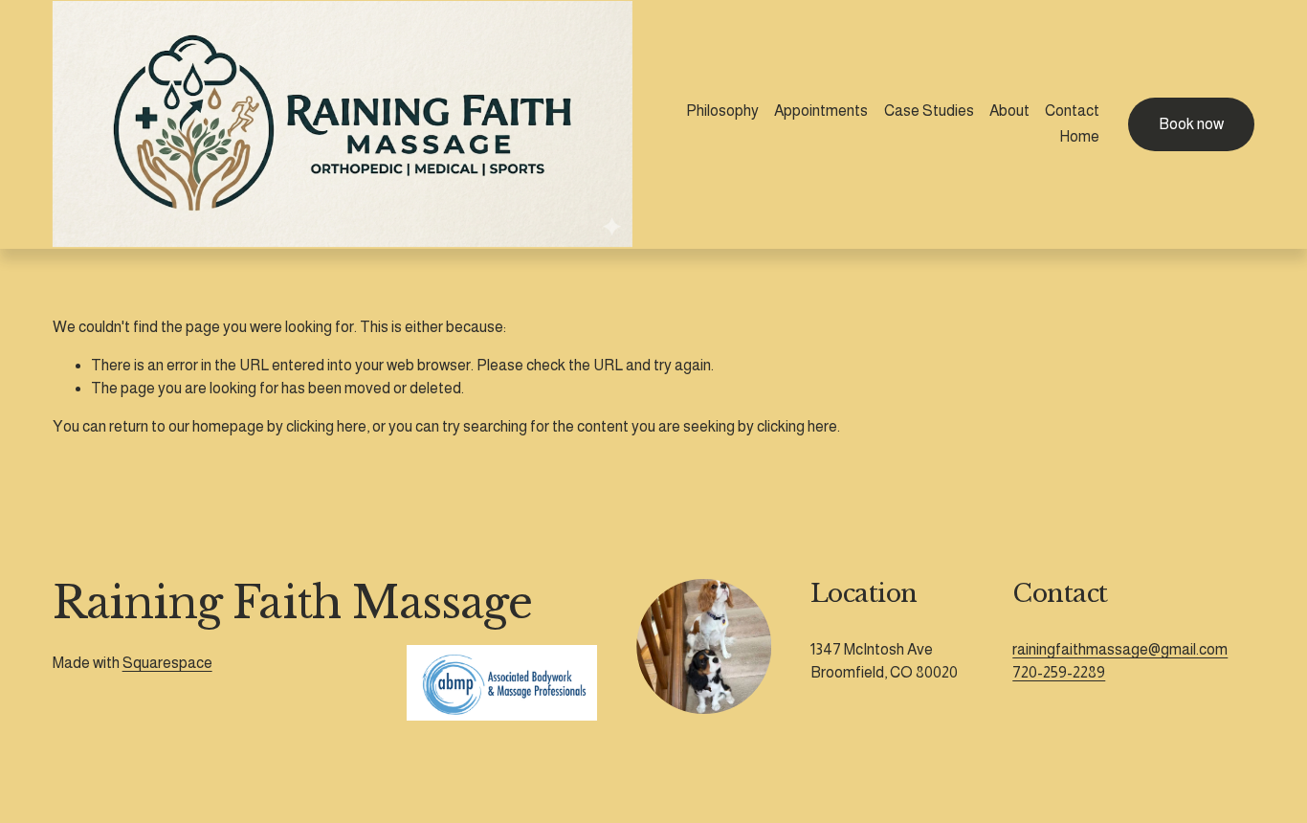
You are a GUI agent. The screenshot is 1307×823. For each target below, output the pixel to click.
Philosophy (722, 110)
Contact (1072, 110)
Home (1079, 136)
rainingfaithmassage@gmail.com (1120, 649)
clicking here (326, 426)
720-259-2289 (1058, 672)
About (1009, 110)
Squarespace (167, 663)
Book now (1191, 124)
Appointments (821, 110)
